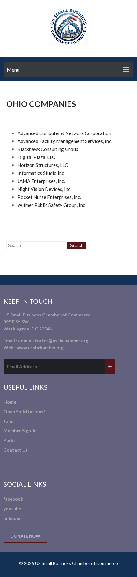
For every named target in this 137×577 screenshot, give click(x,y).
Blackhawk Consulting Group (48, 149)
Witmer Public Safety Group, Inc (51, 205)
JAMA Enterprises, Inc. (41, 181)
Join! (9, 421)
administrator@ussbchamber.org (53, 340)
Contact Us (16, 449)
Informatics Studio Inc (41, 173)
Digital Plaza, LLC (36, 157)
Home (10, 402)
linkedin (12, 518)
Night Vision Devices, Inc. (44, 189)
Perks (10, 440)
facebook (13, 499)
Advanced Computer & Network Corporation (64, 133)
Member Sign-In (20, 430)
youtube (12, 508)
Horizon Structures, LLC (43, 165)
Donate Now (25, 536)
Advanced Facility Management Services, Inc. (65, 141)
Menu (13, 69)
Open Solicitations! (24, 411)
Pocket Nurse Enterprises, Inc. (49, 197)
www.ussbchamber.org (40, 347)
